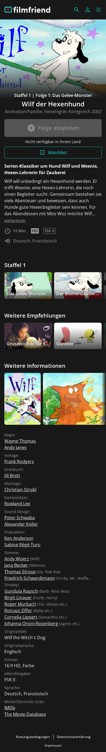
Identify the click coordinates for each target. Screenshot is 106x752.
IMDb (9, 708)
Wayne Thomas (20, 441)
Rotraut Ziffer (18, 610)
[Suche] (76, 9)
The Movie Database (25, 714)
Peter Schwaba (19, 518)
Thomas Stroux (20, 572)
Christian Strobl (20, 490)
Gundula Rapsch (21, 591)
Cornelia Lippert (20, 617)
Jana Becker (16, 565)
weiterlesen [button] (15, 220)
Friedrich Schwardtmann (29, 578)
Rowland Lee (17, 504)
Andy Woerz (16, 559)
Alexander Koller (21, 524)
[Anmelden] (87, 9)
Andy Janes (15, 447)
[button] (98, 9)
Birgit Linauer (18, 598)
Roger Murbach (20, 604)
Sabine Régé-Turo (22, 545)
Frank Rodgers (19, 461)
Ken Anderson (18, 538)
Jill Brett (12, 475)
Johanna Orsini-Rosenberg (31, 623)
